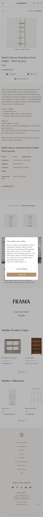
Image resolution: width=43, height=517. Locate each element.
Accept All (21, 274)
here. (25, 262)
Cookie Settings (21, 269)
